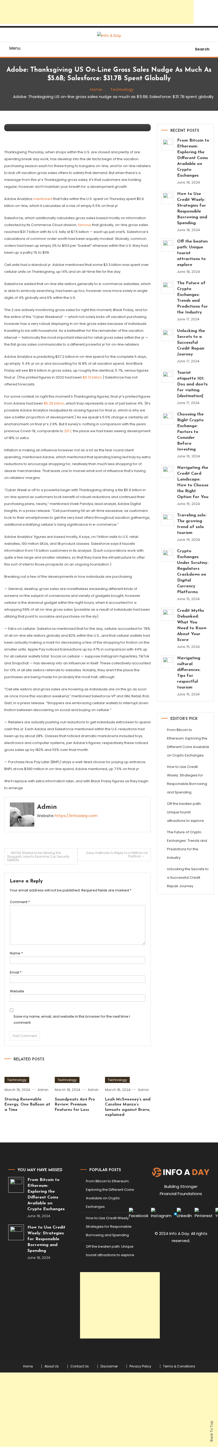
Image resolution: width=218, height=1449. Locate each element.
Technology (17, 1080)
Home (28, 1366)
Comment (20, 901)
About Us (51, 1366)
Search (202, 49)
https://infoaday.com (76, 815)
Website (17, 991)
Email (16, 972)
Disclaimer (109, 1366)
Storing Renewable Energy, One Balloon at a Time (27, 1105)
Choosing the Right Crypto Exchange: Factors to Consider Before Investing (190, 432)
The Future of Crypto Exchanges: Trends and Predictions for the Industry (192, 298)
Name (16, 953)
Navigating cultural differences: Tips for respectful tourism (188, 673)
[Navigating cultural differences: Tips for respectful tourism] (167, 661)
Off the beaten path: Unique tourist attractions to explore (192, 253)
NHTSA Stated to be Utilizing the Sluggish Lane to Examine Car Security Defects (38, 856)
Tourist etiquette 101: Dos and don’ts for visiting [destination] (192, 384)
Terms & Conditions (179, 1366)
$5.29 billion (53, 403)
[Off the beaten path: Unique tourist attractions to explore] (167, 245)
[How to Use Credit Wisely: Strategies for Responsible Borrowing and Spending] (167, 197)
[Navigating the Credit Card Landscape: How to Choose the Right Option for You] (167, 471)
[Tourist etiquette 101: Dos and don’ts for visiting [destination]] (167, 376)
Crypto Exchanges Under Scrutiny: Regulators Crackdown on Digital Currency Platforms (192, 571)
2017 (67, 431)
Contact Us (79, 1366)
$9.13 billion (92, 377)
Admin (47, 807)
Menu (14, 48)
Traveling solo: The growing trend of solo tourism (192, 524)
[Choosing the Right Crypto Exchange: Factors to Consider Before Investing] (167, 417)
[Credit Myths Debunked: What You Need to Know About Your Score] (167, 614)
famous (84, 224)
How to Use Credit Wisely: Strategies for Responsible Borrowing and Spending (192, 208)
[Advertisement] (97, 12)
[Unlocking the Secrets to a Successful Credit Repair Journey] (167, 334)
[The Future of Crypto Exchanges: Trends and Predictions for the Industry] (167, 286)
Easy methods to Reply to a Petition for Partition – (117, 855)
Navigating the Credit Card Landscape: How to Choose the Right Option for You (192, 482)
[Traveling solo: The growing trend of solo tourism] (167, 518)
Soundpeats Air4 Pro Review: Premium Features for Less (75, 1105)
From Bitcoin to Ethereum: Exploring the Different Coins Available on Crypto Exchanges (193, 158)
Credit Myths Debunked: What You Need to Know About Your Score (192, 625)
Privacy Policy (140, 1366)
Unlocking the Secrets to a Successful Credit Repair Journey (191, 342)
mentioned (42, 198)
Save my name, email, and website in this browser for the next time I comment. (72, 1019)
